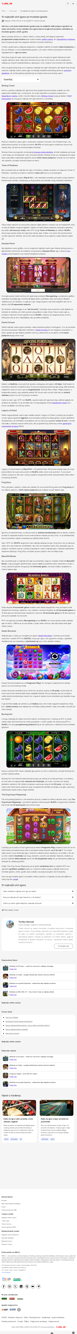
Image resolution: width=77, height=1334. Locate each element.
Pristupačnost (35, 1317)
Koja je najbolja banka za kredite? (17, 1029)
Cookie (20, 1321)
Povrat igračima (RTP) (9, 1227)
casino (6, 1139)
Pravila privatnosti (9, 1321)
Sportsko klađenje (8, 1238)
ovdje (15, 879)
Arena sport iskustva (12, 1033)
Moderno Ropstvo (15, 1317)
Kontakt (4, 1200)
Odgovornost (53, 1321)
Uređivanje (46, 1317)
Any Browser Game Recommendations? (19, 1021)
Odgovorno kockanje (38, 1321)
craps (52, 1139)
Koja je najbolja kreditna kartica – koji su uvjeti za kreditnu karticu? (28, 1025)
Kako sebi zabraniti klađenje (11, 1203)
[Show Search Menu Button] (68, 3)
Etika (26, 1317)
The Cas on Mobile (12, 1017)
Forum (4, 1207)
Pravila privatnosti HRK (9, 1210)
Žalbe (26, 1321)
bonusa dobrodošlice (43, 152)
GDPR (4, 1317)
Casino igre (5, 1221)
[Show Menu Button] (73, 3)
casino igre (14, 1139)
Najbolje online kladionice (10, 1235)
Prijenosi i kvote (7, 1244)
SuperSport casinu (9, 96)
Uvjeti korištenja (57, 1317)
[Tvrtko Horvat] (10, 924)
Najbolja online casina (9, 1217)
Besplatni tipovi (7, 1241)
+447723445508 (6, 1272)
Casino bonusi (6, 1224)
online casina (47, 39)
